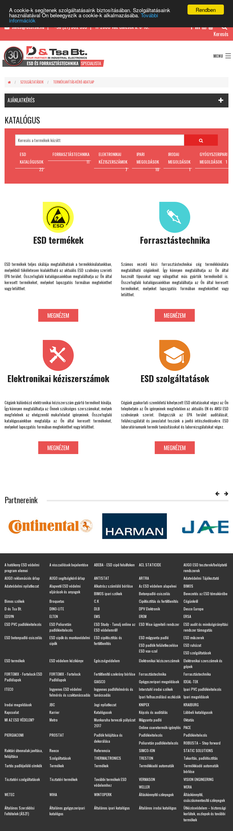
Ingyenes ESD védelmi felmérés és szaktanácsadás (69, 692)
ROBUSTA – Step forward (202, 742)
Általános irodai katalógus (158, 807)
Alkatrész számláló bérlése (113, 585)
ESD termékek (15, 660)
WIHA (53, 794)
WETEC (10, 794)
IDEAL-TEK (191, 681)
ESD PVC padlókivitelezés (23, 624)
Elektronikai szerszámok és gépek (203, 663)
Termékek (56, 765)
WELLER (144, 786)
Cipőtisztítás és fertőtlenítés (158, 601)
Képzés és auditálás (153, 712)
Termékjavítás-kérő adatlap (73, 82)
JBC (52, 704)
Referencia (102, 750)
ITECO (9, 689)
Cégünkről (191, 601)
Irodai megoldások (18, 704)
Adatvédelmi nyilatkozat (22, 585)
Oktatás (189, 719)
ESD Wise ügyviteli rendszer (159, 624)
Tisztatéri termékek (63, 779)
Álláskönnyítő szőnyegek (156, 794)
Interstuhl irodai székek (156, 689)
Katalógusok (103, 712)
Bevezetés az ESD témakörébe (206, 593)
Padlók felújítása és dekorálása (108, 737)
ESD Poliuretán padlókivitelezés (61, 627)
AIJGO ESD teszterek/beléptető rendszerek (205, 567)
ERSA (187, 616)
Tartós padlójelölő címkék (23, 765)
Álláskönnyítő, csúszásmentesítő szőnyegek (204, 797)
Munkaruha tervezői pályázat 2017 (114, 722)
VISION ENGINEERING (199, 779)
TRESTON (146, 758)
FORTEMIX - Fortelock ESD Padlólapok (23, 676)
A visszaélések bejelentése (68, 564)
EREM (143, 616)
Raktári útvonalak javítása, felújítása (24, 753)
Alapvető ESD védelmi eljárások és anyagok (65, 588)
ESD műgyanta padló (154, 637)
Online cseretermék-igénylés (160, 727)
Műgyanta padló (150, 719)
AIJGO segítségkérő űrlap (67, 578)
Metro (53, 719)
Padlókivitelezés (151, 735)
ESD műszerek (194, 637)
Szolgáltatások (32, 82)
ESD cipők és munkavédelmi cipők (69, 640)
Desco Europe (194, 608)
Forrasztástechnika (152, 674)
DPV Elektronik (149, 608)
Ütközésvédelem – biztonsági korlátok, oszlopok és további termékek (205, 813)
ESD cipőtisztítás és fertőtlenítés (108, 640)
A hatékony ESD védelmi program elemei (22, 567)
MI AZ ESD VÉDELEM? (19, 719)
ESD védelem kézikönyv (66, 660)
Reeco (54, 750)
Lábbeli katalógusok (198, 712)
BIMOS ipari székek (108, 593)
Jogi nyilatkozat (105, 704)
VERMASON (147, 779)
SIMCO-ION (147, 750)
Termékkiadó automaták (156, 765)
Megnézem (58, 315)
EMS (97, 616)
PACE (187, 727)
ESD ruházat (192, 645)
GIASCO (99, 681)
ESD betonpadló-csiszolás (23, 637)
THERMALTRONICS (107, 758)
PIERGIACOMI (14, 735)
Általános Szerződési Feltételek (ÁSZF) (20, 810)
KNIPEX (144, 704)
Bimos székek (14, 601)
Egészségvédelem (107, 660)
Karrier (54, 712)
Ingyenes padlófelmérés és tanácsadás (113, 692)
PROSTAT (56, 735)
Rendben (206, 9)
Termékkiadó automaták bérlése (201, 768)
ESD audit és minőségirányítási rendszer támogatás (206, 627)
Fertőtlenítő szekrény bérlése (114, 674)
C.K (96, 601)
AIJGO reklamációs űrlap (22, 578)
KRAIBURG (191, 704)
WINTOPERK (103, 794)
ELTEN (53, 616)
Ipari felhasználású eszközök (160, 696)
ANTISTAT (101, 578)
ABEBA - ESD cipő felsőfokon (114, 564)
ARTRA (144, 578)
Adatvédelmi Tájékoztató (201, 578)
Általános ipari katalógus (112, 807)
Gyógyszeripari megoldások (159, 681)
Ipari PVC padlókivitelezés (202, 689)
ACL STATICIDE (150, 564)
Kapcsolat (12, 712)
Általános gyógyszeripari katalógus (67, 810)
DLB (97, 608)
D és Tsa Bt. (13, 608)
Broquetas (56, 601)
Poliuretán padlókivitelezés (158, 742)
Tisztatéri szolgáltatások (22, 779)
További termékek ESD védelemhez (110, 782)
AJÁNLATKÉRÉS (21, 100)
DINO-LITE (56, 608)
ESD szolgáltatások (197, 652)
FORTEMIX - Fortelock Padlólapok (64, 676)
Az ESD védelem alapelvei (158, 585)
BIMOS (188, 585)
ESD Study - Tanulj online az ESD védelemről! (114, 627)
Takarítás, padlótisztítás (201, 758)
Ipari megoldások (196, 696)
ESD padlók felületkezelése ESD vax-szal (158, 648)
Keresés (221, 34)
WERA (188, 786)
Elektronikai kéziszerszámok (159, 660)
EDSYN (9, 616)
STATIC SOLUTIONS (198, 750)
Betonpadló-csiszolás (154, 593)
